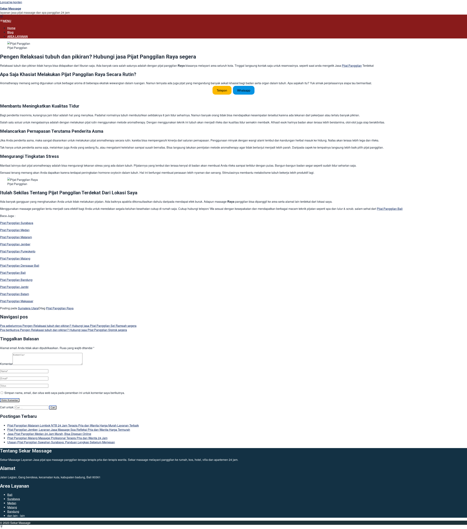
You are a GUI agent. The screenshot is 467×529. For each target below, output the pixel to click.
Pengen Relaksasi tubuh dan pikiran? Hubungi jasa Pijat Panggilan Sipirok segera (63, 330)
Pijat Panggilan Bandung (16, 280)
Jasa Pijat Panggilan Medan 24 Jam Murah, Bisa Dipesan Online (49, 434)
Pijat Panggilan (352, 65)
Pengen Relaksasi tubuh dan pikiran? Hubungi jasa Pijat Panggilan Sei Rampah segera (68, 326)
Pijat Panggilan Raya (60, 308)
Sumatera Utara (28, 308)
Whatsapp (243, 90)
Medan (11, 503)
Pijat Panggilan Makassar (16, 301)
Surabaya (13, 499)
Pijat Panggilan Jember (15, 244)
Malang (12, 507)
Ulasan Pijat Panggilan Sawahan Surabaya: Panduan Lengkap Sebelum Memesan (61, 442)
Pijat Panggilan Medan (15, 230)
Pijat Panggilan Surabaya (16, 223)
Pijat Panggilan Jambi (14, 287)
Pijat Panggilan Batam (14, 294)
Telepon (222, 90)
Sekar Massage (10, 8)
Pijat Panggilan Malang (15, 258)
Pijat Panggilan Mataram (16, 237)
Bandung (13, 511)
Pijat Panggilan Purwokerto (17, 251)
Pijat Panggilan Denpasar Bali (19, 265)
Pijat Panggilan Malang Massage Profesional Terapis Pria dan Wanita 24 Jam (57, 438)
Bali (9, 495)
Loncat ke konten (11, 2)
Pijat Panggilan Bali (390, 209)
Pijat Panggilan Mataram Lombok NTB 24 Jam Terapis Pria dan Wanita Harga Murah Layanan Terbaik (73, 425)
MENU (7, 21)
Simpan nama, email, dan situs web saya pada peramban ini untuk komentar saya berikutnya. (64, 393)
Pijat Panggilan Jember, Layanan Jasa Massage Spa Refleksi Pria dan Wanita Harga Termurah (68, 429)
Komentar (6, 364)
